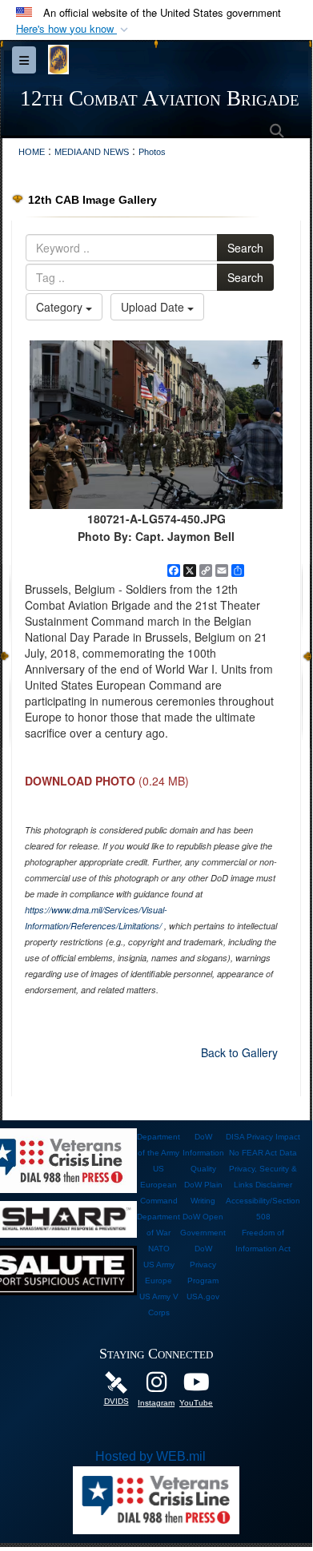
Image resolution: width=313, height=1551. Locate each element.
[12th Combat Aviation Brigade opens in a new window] (196, 1386)
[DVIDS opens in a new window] (116, 1381)
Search (245, 248)
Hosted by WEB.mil (150, 1456)
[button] (73, 29)
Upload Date (154, 307)
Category (61, 307)
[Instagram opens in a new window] (156, 1386)
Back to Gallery (239, 1052)
